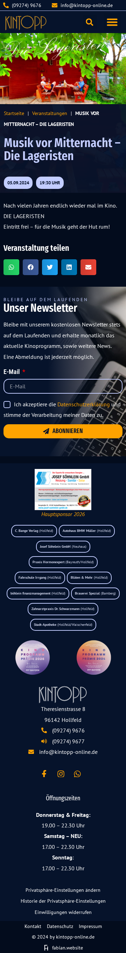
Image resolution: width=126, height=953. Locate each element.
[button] (112, 22)
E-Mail (12, 372)
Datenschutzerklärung (83, 404)
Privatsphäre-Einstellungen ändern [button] (63, 890)
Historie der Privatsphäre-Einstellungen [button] (63, 901)
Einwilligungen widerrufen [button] (63, 912)
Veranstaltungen (49, 113)
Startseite (14, 113)
